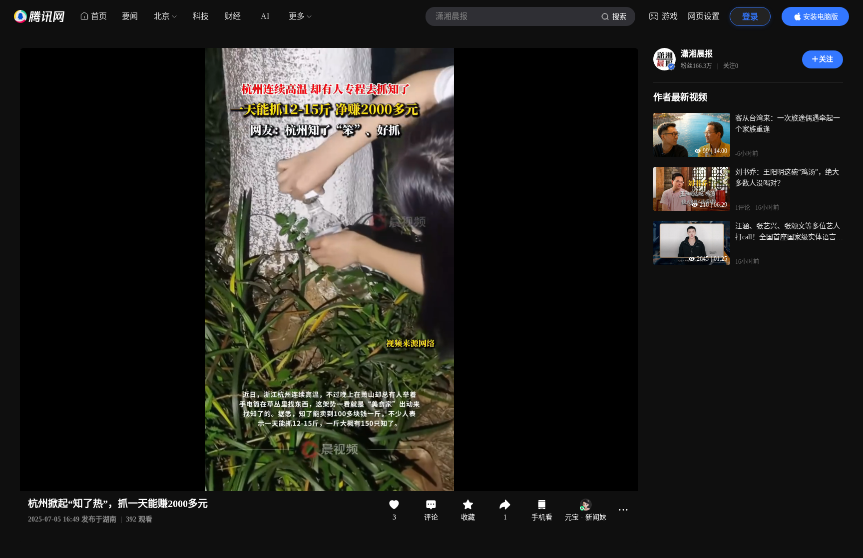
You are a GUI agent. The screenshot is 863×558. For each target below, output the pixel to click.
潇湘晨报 (697, 53)
